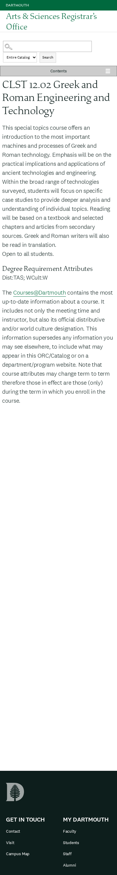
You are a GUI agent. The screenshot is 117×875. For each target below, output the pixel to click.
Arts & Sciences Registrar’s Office (51, 21)
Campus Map (17, 853)
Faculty (69, 831)
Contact (13, 831)
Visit (10, 842)
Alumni (69, 865)
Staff (67, 853)
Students (71, 842)
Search (47, 57)
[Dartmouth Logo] (17, 5)
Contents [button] (58, 71)
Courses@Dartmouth (39, 292)
